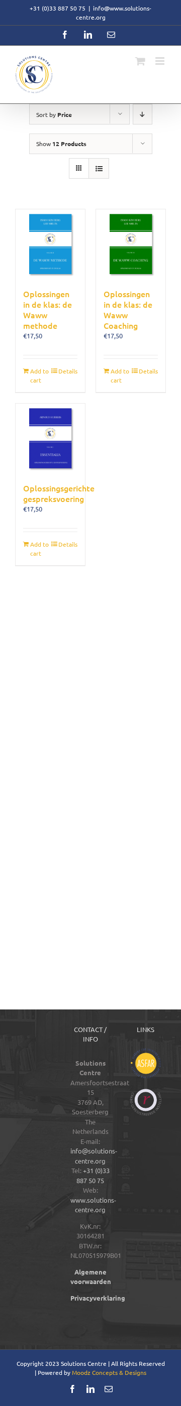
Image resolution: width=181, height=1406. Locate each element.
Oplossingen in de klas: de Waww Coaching (128, 309)
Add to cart (39, 375)
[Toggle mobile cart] (140, 61)
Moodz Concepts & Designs (109, 1372)
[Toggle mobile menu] (160, 61)
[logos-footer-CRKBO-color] (146, 1092)
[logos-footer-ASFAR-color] (146, 1051)
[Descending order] (142, 114)
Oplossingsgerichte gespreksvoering (59, 493)
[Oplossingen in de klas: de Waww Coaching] (130, 244)
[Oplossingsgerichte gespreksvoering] (50, 438)
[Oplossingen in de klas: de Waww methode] (50, 244)
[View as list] (99, 168)
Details (67, 371)
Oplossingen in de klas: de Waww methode (47, 309)
